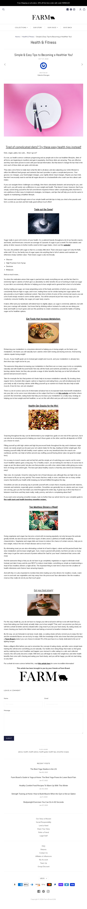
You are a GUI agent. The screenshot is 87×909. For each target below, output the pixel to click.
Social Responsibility (43, 822)
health (26, 752)
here (48, 663)
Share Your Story (43, 829)
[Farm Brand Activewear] (43, 676)
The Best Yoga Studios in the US (43, 769)
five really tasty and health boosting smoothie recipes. (25, 499)
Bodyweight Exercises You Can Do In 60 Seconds (43, 802)
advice (20, 752)
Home (17, 37)
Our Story (37, 27)
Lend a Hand (43, 825)
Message (7, 710)
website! (67, 245)
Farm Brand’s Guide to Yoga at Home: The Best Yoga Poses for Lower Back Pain (43, 777)
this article (42, 663)
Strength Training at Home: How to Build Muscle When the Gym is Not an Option (43, 794)
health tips (52, 752)
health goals (43, 752)
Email (46, 698)
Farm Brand (10, 639)
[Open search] (3, 9)
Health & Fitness (28, 37)
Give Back (67, 27)
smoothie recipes (63, 752)
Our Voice (52, 27)
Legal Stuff (43, 836)
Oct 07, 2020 (43, 59)
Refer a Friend (43, 832)
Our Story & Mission (43, 819)
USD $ (42, 878)
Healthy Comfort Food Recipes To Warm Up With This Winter (43, 786)
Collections (20, 27)
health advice (33, 752)
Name (6, 698)
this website (63, 393)
